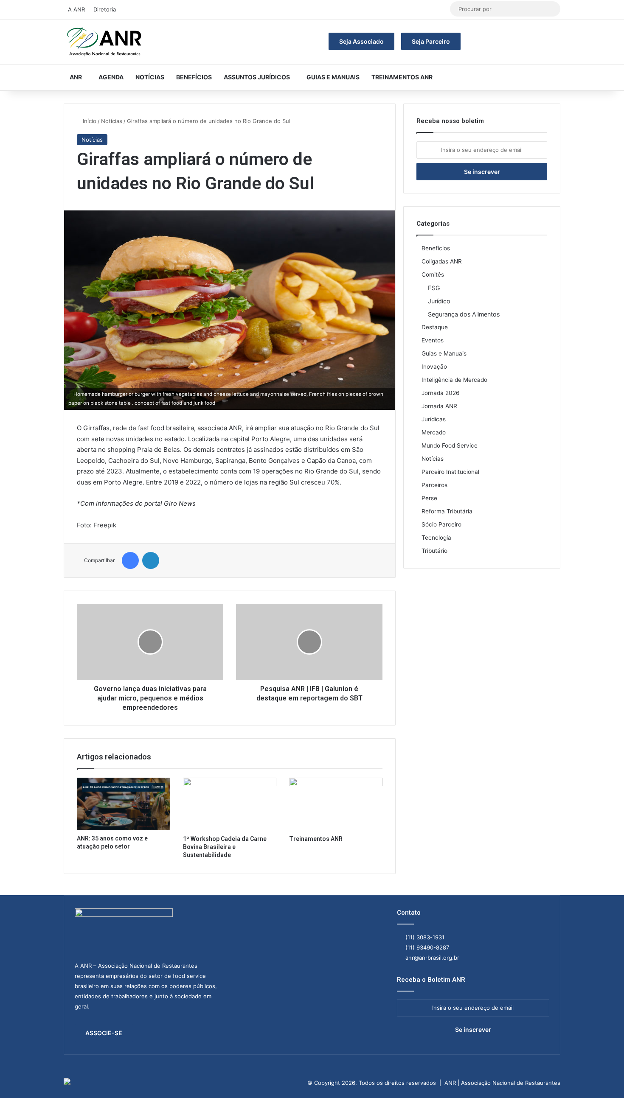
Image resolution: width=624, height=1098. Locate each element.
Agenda (111, 77)
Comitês (433, 274)
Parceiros (434, 485)
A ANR (76, 9)
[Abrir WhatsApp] (603, 1077)
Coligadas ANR (442, 261)
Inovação (434, 366)
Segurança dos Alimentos (464, 314)
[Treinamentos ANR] (335, 804)
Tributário (434, 550)
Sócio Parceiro (441, 524)
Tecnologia (436, 537)
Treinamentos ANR (402, 77)
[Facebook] (130, 560)
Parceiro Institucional (450, 471)
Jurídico (439, 301)
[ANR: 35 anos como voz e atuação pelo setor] (123, 804)
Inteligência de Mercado (454, 379)
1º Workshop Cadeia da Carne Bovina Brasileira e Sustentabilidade (225, 846)
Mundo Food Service (450, 445)
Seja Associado (361, 41)
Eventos (433, 340)
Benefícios (194, 77)
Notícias (149, 77)
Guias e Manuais (333, 77)
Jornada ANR (439, 406)
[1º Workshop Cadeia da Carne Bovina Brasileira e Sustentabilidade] (229, 804)
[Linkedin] (150, 560)
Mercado (434, 432)
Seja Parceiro (431, 41)
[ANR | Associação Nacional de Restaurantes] (105, 42)
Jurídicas (434, 419)
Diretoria (104, 9)
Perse (429, 498)
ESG (434, 287)
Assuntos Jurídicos (257, 77)
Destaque (435, 327)
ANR (76, 77)
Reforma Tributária (447, 511)
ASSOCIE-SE (103, 1032)
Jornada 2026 (441, 392)
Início (88, 121)
